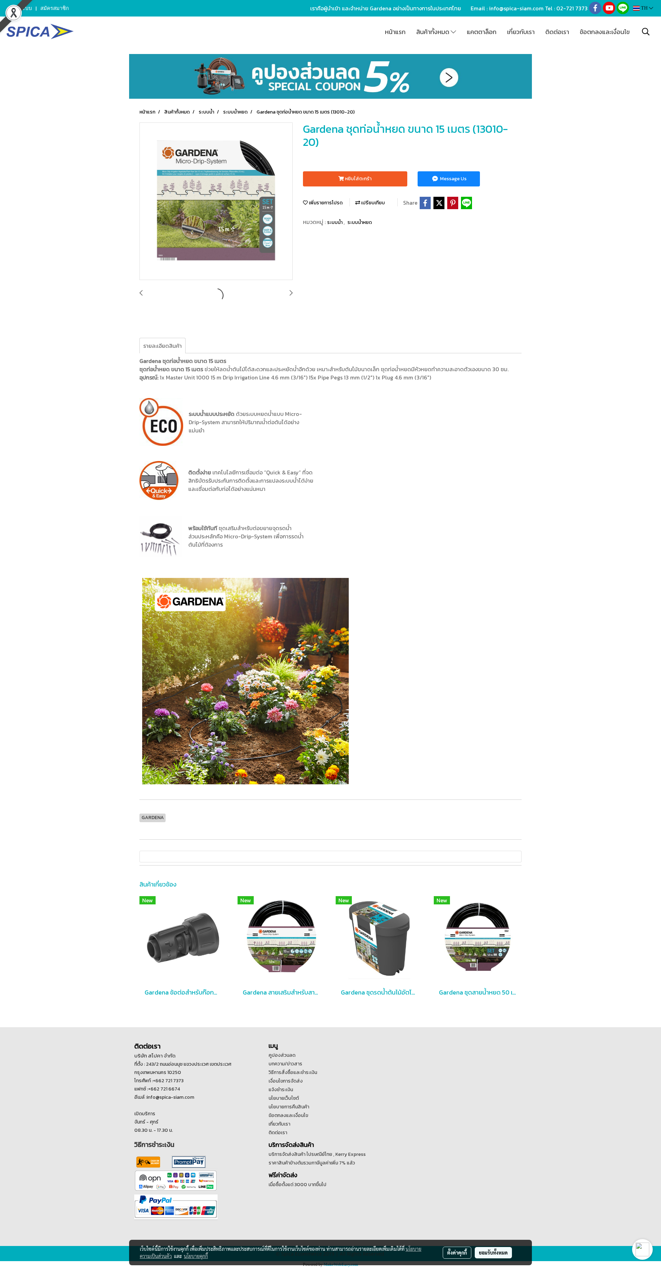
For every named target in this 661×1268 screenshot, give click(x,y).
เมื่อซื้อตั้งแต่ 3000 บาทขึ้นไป (297, 1184)
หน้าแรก (395, 31)
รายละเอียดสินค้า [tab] (162, 346)
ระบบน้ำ (335, 222)
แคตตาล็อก (481, 31)
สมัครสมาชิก (54, 8)
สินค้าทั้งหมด (433, 31)
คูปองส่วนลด (282, 1055)
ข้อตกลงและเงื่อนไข (605, 31)
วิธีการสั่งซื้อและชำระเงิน (293, 1072)
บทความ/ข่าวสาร (285, 1063)
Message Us (452, 178)
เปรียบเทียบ (372, 202)
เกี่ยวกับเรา (521, 31)
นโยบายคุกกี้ (196, 1256)
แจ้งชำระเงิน (281, 1089)
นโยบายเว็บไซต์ (284, 1098)
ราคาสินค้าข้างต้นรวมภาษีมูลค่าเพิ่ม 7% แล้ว (312, 1163)
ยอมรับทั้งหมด (493, 1252)
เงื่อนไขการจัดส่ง (286, 1081)
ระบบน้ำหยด (359, 222)
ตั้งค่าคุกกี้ (457, 1252)
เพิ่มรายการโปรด (325, 202)
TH (644, 8)
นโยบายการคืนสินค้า (289, 1106)
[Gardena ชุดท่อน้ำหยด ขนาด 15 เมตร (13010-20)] (216, 201)
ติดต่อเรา (557, 31)
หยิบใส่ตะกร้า (357, 178)
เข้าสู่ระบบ (20, 8)
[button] (645, 31)
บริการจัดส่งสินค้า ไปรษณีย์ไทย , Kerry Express (317, 1154)
